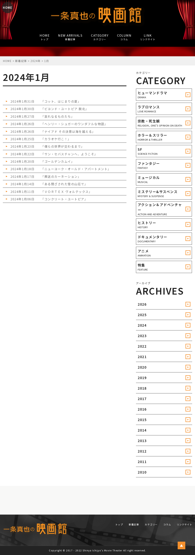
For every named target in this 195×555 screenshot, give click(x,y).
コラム (167, 524)
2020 (142, 367)
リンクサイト (184, 524)
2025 (142, 314)
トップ (119, 524)
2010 (142, 472)
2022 (142, 346)
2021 (142, 356)
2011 (142, 461)
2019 (142, 377)
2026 (142, 304)
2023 (142, 335)
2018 (142, 388)
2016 (142, 409)
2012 (142, 451)
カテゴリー (151, 524)
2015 (142, 419)
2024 (142, 325)
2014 (142, 430)
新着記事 (134, 524)
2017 (142, 398)
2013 (142, 440)
